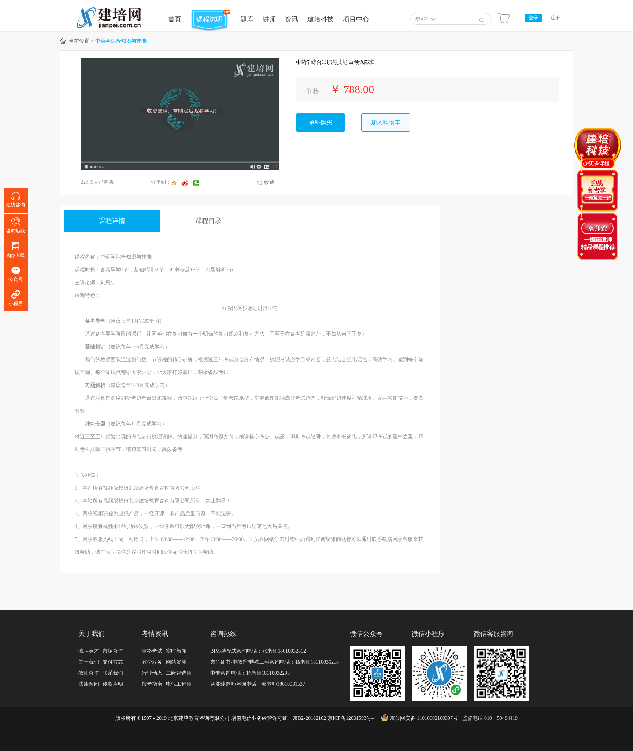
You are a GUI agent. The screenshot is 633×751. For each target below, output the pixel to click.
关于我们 (88, 662)
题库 (246, 19)
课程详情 (112, 220)
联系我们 (113, 673)
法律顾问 (88, 684)
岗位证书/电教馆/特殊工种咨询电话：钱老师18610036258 (274, 662)
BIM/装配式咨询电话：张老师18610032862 (258, 651)
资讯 (291, 19)
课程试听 (209, 19)
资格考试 (152, 651)
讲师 (269, 19)
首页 (174, 19)
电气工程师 (179, 684)
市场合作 (113, 651)
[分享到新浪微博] (187, 183)
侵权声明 (113, 684)
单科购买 (320, 122)
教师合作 (88, 673)
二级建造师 (179, 673)
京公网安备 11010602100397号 (424, 718)
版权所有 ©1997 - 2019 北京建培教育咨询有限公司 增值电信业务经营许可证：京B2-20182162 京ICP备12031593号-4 (245, 718)
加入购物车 (385, 122)
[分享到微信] (198, 183)
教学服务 (152, 662)
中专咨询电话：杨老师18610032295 (250, 673)
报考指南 (152, 684)
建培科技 (320, 19)
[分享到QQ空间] (176, 183)
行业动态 (152, 673)
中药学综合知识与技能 (121, 41)
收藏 (269, 182)
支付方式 (113, 662)
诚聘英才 (88, 651)
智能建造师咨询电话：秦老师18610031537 (257, 684)
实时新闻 (176, 651)
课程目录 (208, 220)
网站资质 (176, 662)
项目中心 (356, 19)
